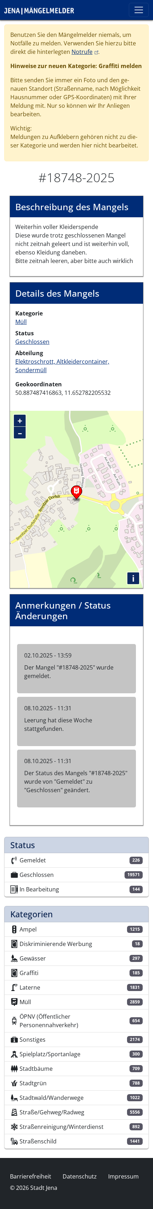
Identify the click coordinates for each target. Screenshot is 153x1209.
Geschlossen (32, 342)
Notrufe (85, 52)
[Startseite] (42, 10)
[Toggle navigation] (139, 10)
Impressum (123, 1176)
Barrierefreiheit (30, 1176)
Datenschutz (80, 1176)
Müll (21, 322)
